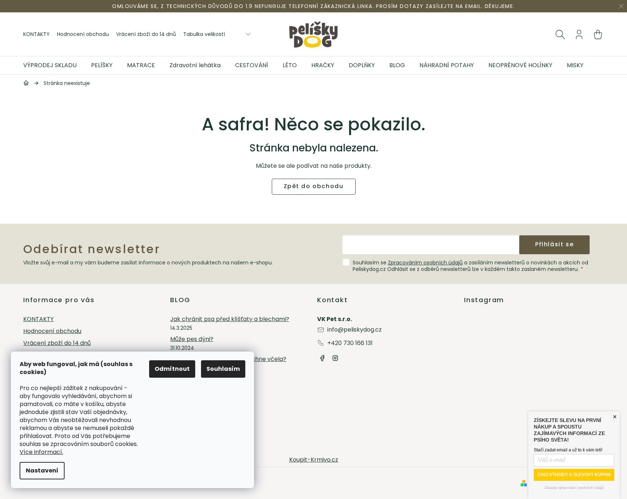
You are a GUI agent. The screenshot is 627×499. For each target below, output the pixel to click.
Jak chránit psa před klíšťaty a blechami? (229, 319)
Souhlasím (223, 369)
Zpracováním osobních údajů (425, 262)
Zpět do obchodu (314, 186)
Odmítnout (172, 369)
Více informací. (41, 452)
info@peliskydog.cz (354, 329)
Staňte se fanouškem (322, 358)
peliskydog (335, 358)
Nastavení (42, 470)
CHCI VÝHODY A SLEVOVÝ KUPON (574, 474)
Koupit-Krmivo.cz (313, 459)
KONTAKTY (36, 34)
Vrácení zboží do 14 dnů (146, 34)
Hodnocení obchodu (83, 34)
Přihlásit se (554, 244)
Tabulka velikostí (204, 34)
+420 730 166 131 (350, 343)
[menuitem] (53, 65)
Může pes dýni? (191, 339)
